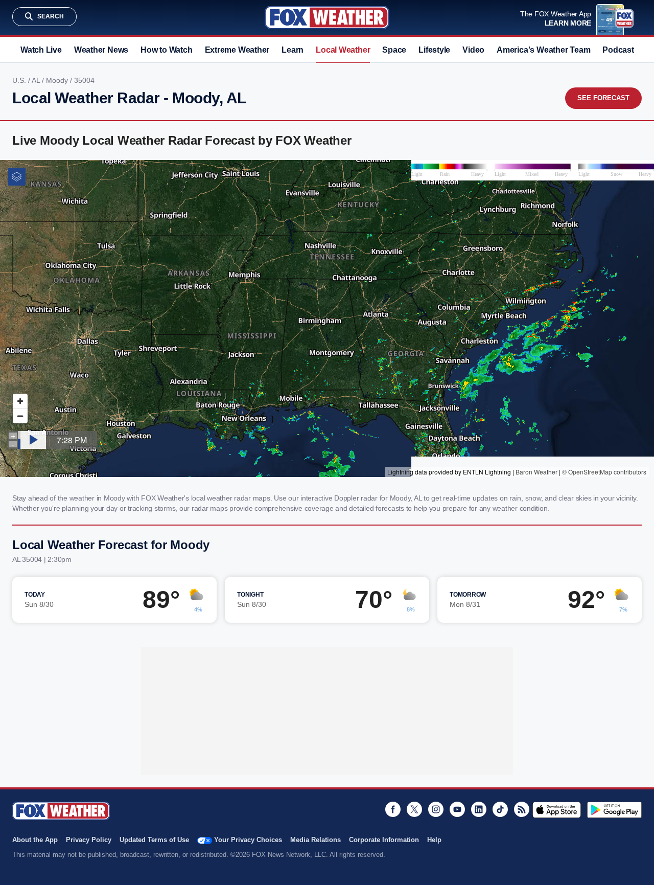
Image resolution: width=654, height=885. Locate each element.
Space (394, 50)
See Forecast (603, 98)
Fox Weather (327, 17)
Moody (58, 80)
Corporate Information (384, 840)
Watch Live (41, 50)
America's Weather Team (543, 50)
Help (434, 840)
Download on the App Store (556, 810)
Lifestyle (434, 50)
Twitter (414, 809)
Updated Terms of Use (154, 840)
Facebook (393, 809)
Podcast (618, 50)
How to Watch (166, 50)
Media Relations (315, 840)
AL (37, 80)
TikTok (500, 809)
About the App (35, 840)
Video (473, 50)
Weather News (101, 50)
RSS (521, 809)
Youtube (457, 809)
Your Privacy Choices (248, 840)
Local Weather (343, 50)
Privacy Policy (88, 840)
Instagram (435, 809)
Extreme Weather (237, 50)
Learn (292, 50)
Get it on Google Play (614, 810)
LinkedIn (478, 809)
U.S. (20, 80)
